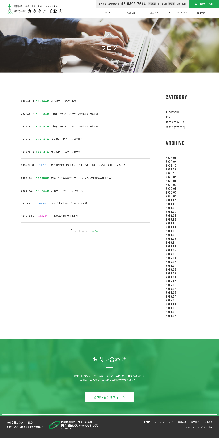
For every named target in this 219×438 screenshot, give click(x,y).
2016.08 (171, 254)
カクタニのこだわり (177, 12)
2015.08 (171, 285)
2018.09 (171, 231)
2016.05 (171, 262)
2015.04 (171, 296)
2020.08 (171, 181)
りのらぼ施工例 (175, 127)
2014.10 (171, 304)
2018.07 (171, 239)
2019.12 (171, 200)
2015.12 (171, 281)
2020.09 (171, 177)
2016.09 (171, 250)
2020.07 (171, 185)
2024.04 (171, 162)
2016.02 (171, 273)
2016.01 (171, 277)
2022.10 (171, 165)
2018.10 (171, 227)
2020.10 (171, 173)
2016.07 (171, 258)
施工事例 (154, 12)
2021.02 (171, 169)
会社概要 (201, 12)
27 (87, 231)
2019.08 (171, 208)
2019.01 (171, 215)
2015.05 (171, 293)
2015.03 (171, 300)
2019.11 (171, 204)
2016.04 (171, 266)
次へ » (95, 230)
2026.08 (171, 158)
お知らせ (171, 117)
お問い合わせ (206, 3)
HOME (108, 12)
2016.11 (171, 242)
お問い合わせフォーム (109, 397)
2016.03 (171, 269)
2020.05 (171, 189)
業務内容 (131, 12)
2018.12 (171, 219)
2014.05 (171, 316)
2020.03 (171, 192)
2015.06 (171, 289)
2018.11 (171, 223)
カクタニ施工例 (175, 122)
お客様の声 (173, 112)
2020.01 (171, 196)
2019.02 (171, 212)
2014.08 (171, 312)
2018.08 (171, 235)
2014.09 (171, 308)
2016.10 (171, 246)
